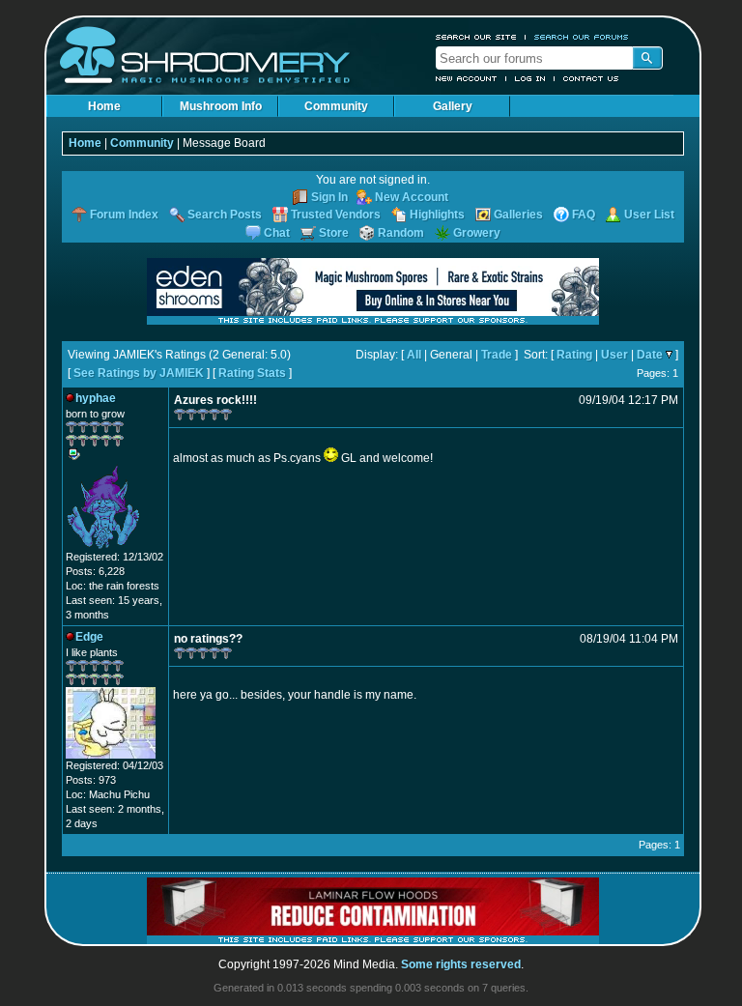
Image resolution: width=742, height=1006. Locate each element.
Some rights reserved (461, 964)
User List (649, 214)
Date (650, 354)
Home (104, 106)
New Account (467, 78)
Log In (530, 78)
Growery (476, 233)
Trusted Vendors (336, 214)
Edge (89, 637)
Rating (574, 354)
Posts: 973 (91, 780)
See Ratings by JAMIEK (138, 373)
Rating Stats (252, 373)
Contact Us (591, 78)
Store (334, 233)
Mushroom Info (221, 106)
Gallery (452, 106)
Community (336, 106)
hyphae (95, 398)
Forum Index (124, 214)
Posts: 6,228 (95, 571)
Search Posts (224, 214)
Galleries (518, 214)
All (414, 354)
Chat (277, 233)
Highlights (437, 214)
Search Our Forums (581, 37)
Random (401, 233)
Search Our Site (476, 37)
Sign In (329, 197)
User (614, 354)
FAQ (583, 214)
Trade (496, 354)
